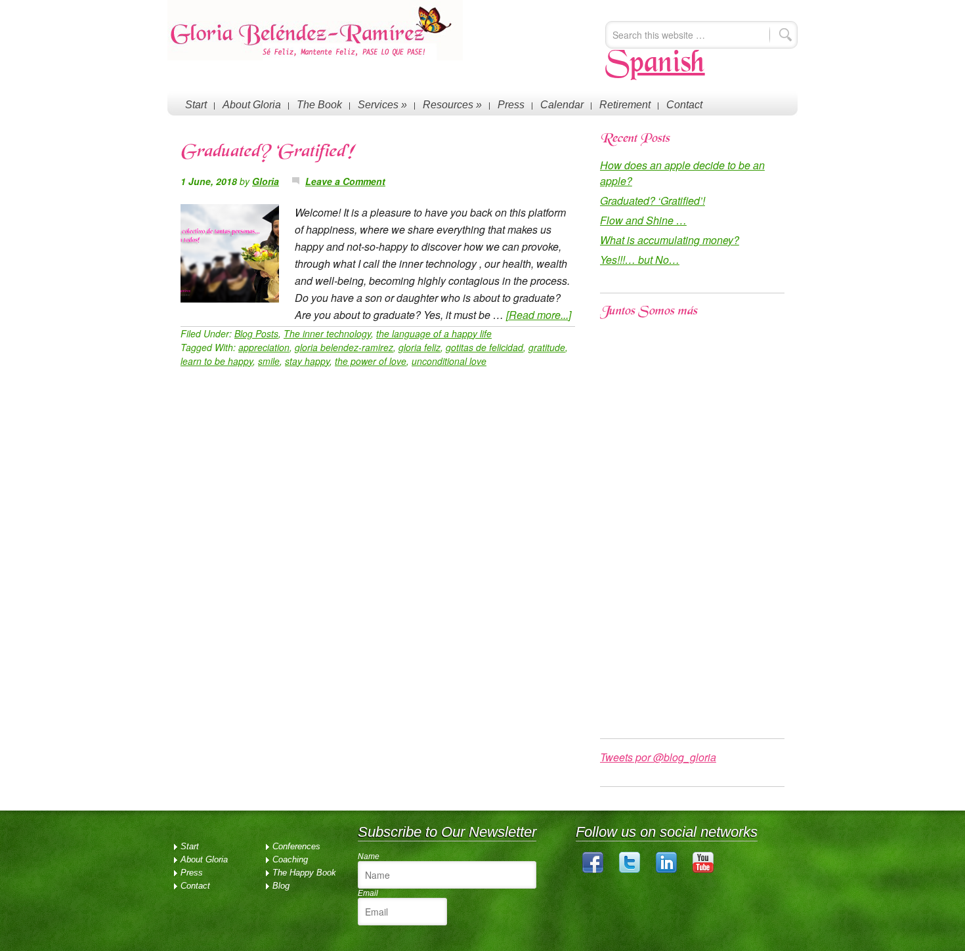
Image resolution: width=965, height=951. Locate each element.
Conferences (296, 846)
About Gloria (252, 104)
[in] (666, 870)
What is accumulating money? (669, 239)
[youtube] (703, 870)
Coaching (290, 859)
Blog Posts (256, 333)
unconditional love (449, 361)
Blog (281, 886)
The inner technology (327, 333)
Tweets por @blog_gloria (658, 757)
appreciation (264, 347)
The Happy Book (304, 872)
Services (382, 104)
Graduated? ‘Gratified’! (267, 152)
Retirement (625, 104)
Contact (684, 104)
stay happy (307, 361)
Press (511, 104)
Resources (452, 104)
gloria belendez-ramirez (344, 347)
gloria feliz (419, 347)
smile (269, 361)
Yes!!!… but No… (639, 259)
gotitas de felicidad (484, 347)
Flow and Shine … (643, 220)
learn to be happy (217, 361)
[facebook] (592, 870)
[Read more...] (538, 314)
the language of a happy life (434, 333)
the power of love (370, 361)
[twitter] (629, 870)
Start (196, 104)
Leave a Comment (345, 181)
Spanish (655, 64)
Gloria (265, 181)
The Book (319, 104)
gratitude (546, 347)
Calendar (562, 104)
